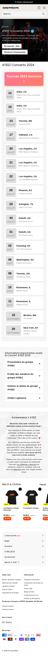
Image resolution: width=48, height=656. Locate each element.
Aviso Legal (28, 588)
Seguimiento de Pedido (10, 593)
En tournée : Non (11, 46)
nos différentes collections (27, 464)
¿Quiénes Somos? (8, 586)
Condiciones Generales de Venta (33, 584)
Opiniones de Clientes (10, 583)
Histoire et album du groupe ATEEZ (22, 388)
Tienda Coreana (8, 606)
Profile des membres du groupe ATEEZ (20, 376)
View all (43, 484)
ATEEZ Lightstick (16, 398)
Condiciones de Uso (31, 595)
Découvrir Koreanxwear (14, 52)
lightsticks (17, 469)
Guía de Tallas (7, 589)
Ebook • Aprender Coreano (11, 579)
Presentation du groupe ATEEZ (20, 364)
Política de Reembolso (32, 598)
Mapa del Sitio (29, 592)
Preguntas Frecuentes (32, 579)
